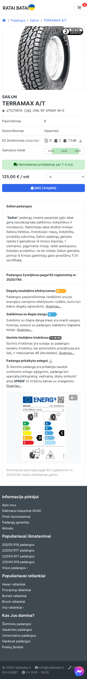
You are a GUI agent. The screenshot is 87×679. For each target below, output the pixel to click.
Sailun (34, 20)
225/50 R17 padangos (18, 550)
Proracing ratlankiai (16, 590)
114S (27, 111)
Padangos (18, 20)
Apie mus (9, 505)
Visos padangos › (15, 568)
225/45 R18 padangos (18, 562)
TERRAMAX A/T (55, 20)
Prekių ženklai (12, 647)
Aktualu (7, 528)
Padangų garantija (15, 522)
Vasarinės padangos (17, 630)
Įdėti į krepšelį (45, 188)
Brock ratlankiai (13, 602)
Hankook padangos (16, 641)
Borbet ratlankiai (14, 596)
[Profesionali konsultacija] (79, 671)
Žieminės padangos (16, 624)
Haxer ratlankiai (13, 584)
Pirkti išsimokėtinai (16, 517)
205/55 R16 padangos (18, 545)
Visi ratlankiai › (13, 607)
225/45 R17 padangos (18, 556)
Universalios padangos (19, 635)
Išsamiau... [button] (53, 306)
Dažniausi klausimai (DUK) (21, 511)
